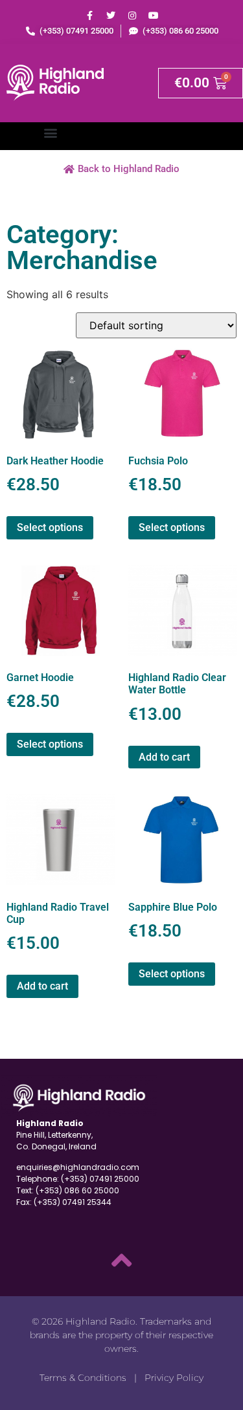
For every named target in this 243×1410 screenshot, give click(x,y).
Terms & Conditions (83, 1377)
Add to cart (164, 757)
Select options (50, 527)
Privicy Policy (174, 1377)
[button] (50, 133)
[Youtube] (154, 15)
